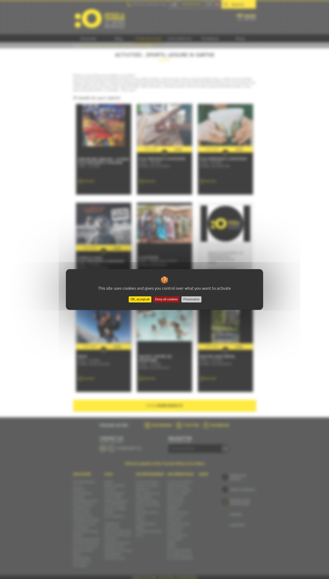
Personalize (191, 299)
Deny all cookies (166, 299)
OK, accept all (140, 299)
